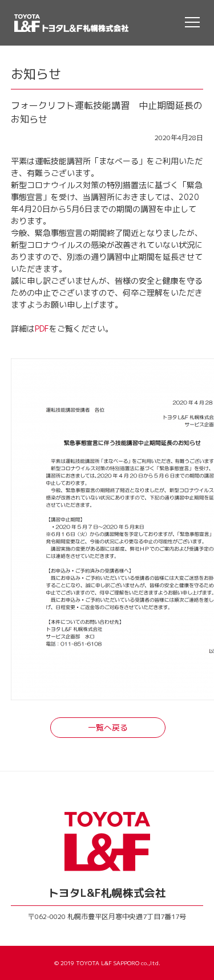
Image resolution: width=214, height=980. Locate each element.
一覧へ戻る (108, 727)
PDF (42, 328)
